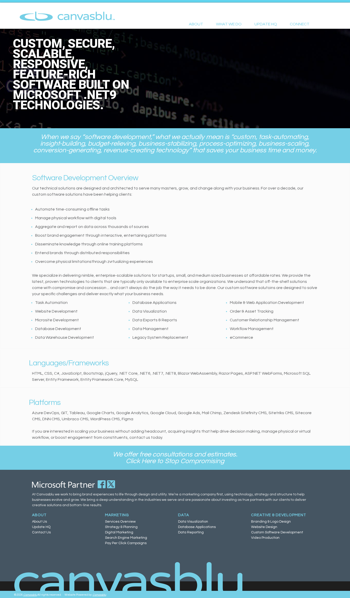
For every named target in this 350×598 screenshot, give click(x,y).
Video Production (265, 538)
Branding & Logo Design (271, 521)
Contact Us (41, 532)
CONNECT (300, 24)
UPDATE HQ (265, 24)
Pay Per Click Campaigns (126, 543)
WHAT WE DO (229, 24)
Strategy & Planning (121, 527)
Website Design (264, 527)
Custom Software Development (277, 532)
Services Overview (120, 521)
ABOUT (196, 24)
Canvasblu (30, 594)
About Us (39, 521)
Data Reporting (191, 532)
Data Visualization (193, 521)
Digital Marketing (119, 532)
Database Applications (197, 527)
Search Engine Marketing (126, 538)
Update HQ (41, 527)
